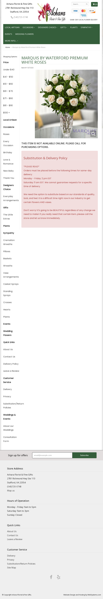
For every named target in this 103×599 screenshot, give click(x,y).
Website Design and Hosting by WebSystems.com (82, 595)
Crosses (7, 302)
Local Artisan (12, 27)
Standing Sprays (7, 293)
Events (8, 34)
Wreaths (7, 265)
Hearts (6, 309)
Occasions (28, 27)
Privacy (7, 396)
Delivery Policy (11, 363)
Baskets (7, 258)
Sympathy (86, 27)
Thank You (8, 178)
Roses (6, 134)
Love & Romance (8, 161)
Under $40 (8, 69)
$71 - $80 (8, 98)
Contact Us (9, 356)
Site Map (11, 567)
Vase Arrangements (11, 275)
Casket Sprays (11, 284)
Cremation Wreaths (9, 242)
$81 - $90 (8, 105)
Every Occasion (8, 143)
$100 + (6, 112)
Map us (11, 490)
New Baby (8, 170)
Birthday (7, 152)
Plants (74, 27)
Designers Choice (47, 27)
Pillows (6, 251)
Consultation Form (10, 439)
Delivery (7, 389)
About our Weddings (8, 428)
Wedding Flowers (24, 34)
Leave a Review (11, 371)
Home (7, 47)
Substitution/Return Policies (11, 405)
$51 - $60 (8, 83)
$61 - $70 (8, 91)
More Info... (11, 40)
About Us (8, 349)
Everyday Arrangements (11, 198)
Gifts (63, 27)
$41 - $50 (8, 76)
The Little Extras (8, 216)
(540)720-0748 (20, 17)
